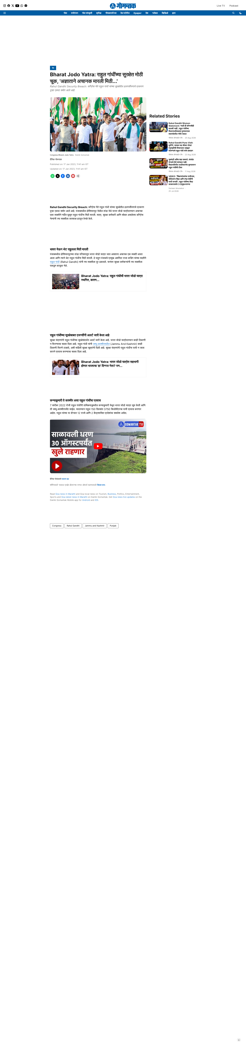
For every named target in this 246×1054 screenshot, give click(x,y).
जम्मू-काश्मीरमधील (101, 343)
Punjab (113, 525)
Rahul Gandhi (73, 525)
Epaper (137, 13)
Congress (56, 525)
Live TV (221, 5)
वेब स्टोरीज (125, 13)
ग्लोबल (155, 13)
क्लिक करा (101, 485)
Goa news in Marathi (65, 494)
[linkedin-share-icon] (68, 177)
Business (112, 494)
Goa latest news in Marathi (74, 497)
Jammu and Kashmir (94, 525)
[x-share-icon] (58, 177)
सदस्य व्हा (65, 479)
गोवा (65, 13)
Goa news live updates (124, 497)
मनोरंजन (74, 13)
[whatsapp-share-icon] (52, 177)
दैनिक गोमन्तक (56, 159)
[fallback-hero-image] (158, 127)
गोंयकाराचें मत (110, 13)
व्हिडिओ (165, 13)
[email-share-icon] (73, 177)
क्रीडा (98, 13)
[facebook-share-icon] (63, 177)
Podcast (233, 5)
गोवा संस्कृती (87, 13)
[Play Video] (98, 446)
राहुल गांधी (55, 261)
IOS (96, 500)
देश (147, 13)
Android (86, 500)
